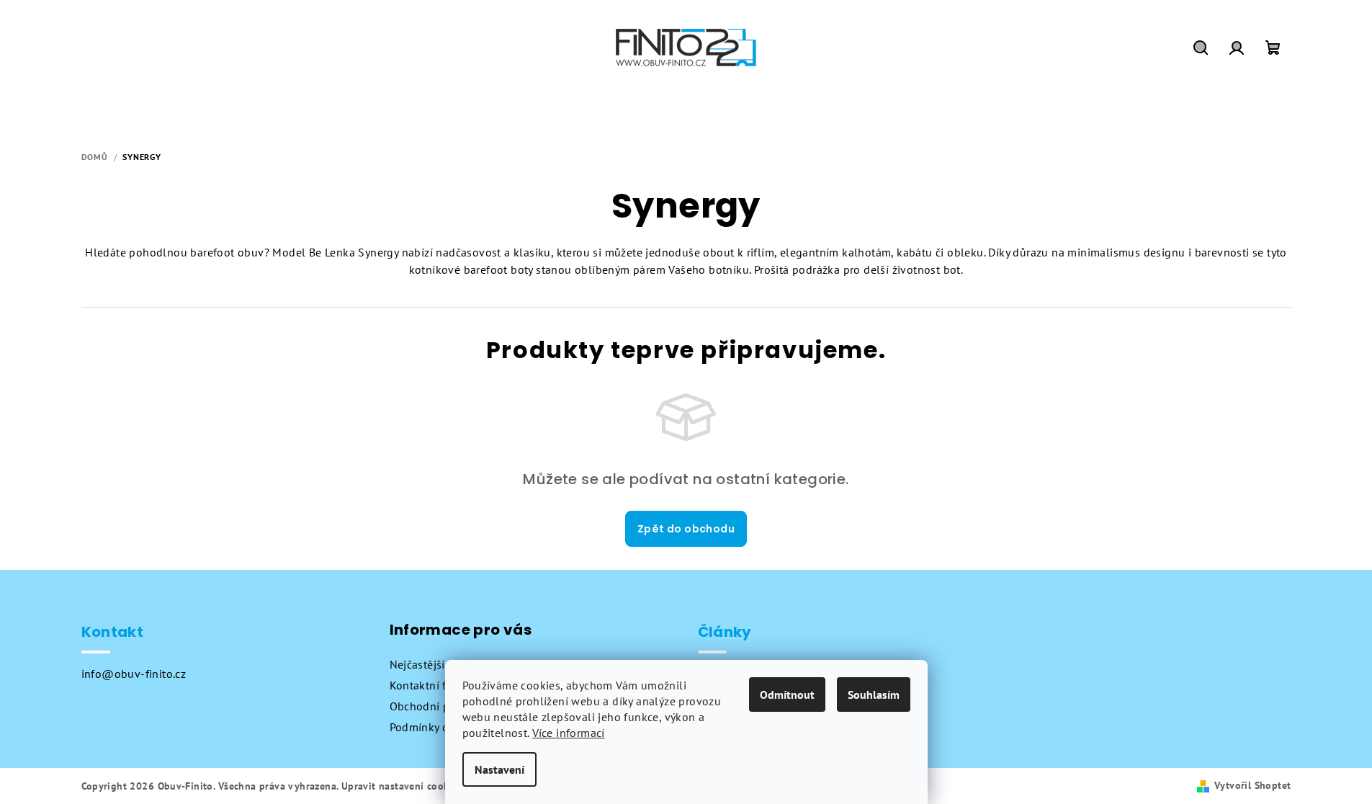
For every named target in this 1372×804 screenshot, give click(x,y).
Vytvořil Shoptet (1252, 785)
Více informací (568, 732)
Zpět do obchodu (686, 529)
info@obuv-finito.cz (134, 673)
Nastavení (499, 769)
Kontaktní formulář (439, 685)
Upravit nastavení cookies (401, 786)
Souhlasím (874, 694)
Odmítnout (787, 694)
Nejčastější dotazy (436, 664)
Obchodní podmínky (442, 706)
